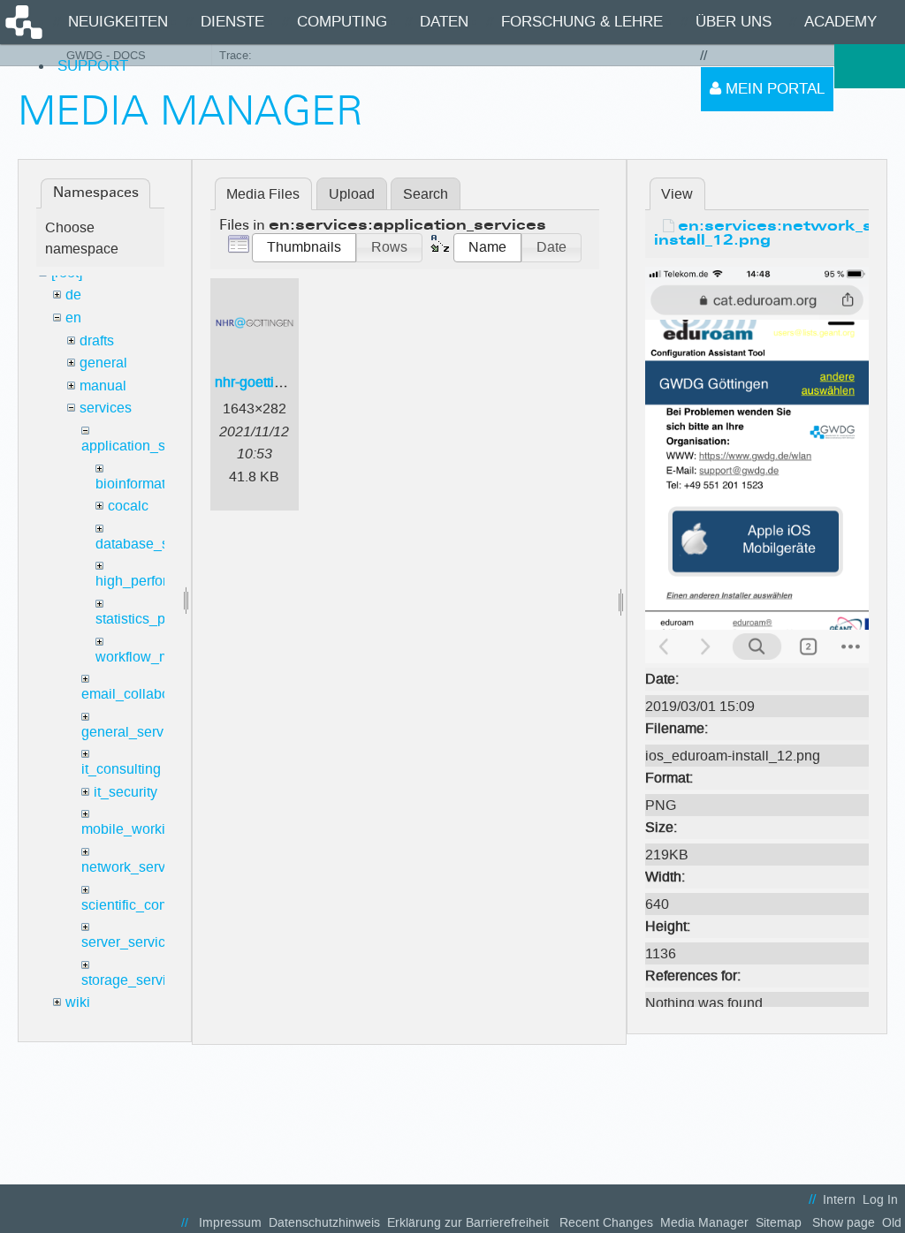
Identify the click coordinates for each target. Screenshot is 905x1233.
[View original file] (757, 464)
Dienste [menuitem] (232, 21)
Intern (839, 1200)
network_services (136, 866)
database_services (154, 543)
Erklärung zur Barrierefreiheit (468, 1222)
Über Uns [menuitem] (734, 21)
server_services (130, 941)
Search (425, 193)
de (73, 294)
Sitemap (779, 1222)
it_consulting (121, 768)
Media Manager (704, 1222)
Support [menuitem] (92, 65)
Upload (352, 193)
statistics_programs (156, 618)
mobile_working (131, 828)
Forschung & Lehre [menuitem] (582, 21)
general (103, 362)
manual (103, 385)
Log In (880, 1200)
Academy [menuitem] (840, 21)
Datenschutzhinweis (324, 1222)
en (73, 317)
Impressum (230, 1222)
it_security (125, 791)
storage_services (134, 979)
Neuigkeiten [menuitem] (118, 21)
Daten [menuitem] (444, 21)
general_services (135, 731)
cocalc (128, 505)
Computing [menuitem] (342, 21)
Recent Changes (606, 1222)
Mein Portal (773, 88)
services (106, 407)
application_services (145, 445)
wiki (77, 1002)
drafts (97, 340)
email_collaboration (143, 693)
